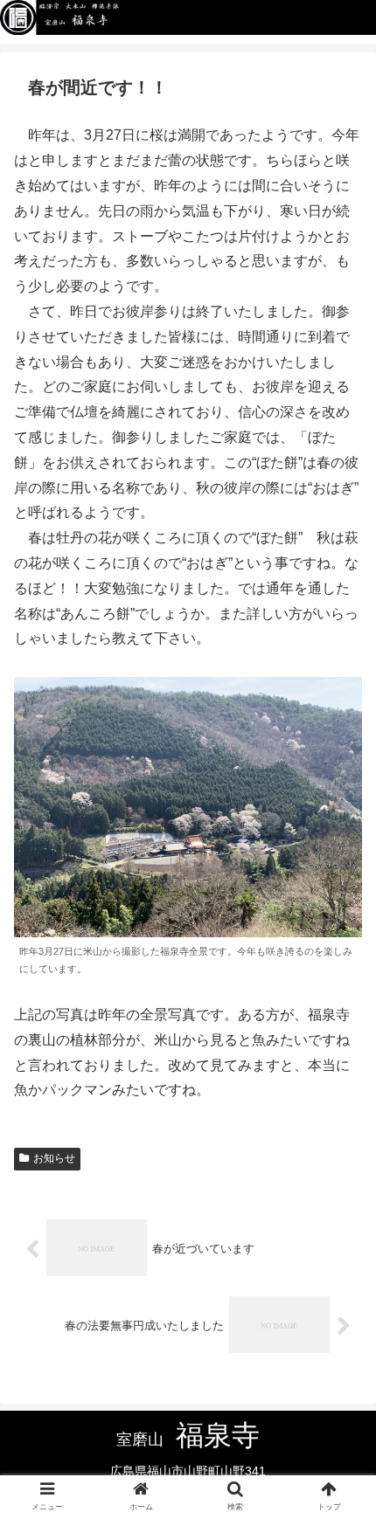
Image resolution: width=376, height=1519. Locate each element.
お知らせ (54, 1158)
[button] (339, 1421)
